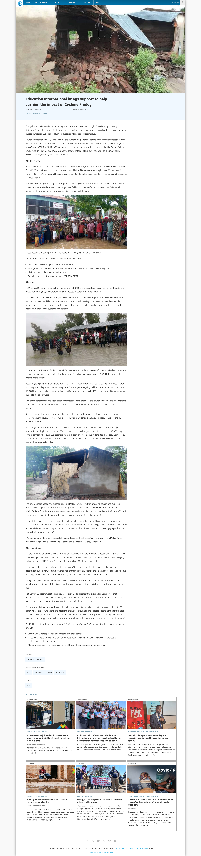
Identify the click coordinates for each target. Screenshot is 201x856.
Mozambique (60, 672)
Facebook (87, 840)
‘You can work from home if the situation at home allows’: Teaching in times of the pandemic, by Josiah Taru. (151, 795)
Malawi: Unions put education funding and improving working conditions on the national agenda (151, 727)
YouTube (98, 840)
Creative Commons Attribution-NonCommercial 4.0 (131, 848)
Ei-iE (19, 4)
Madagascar (39, 672)
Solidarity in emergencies (35, 659)
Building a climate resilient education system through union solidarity (50, 792)
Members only (182, 2)
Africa (29, 672)
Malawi (49, 672)
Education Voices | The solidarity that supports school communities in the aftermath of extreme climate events (50, 726)
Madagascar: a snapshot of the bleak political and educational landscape (101, 792)
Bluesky (109, 840)
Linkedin (115, 840)
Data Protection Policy (105, 852)
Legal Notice (94, 852)
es (178, 2)
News (28, 685)
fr (175, 2)
